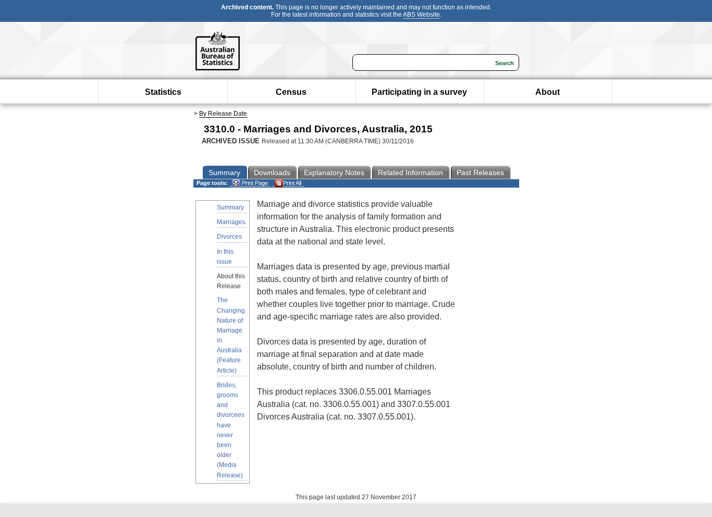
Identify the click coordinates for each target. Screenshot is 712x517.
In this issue (225, 256)
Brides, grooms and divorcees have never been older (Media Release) (230, 430)
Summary (230, 207)
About (547, 92)
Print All (292, 183)
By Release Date (223, 113)
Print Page (254, 183)
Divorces (229, 236)
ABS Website (421, 14)
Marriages (231, 222)
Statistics (163, 92)
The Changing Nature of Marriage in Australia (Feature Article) (231, 335)
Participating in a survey (419, 92)
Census (291, 92)
